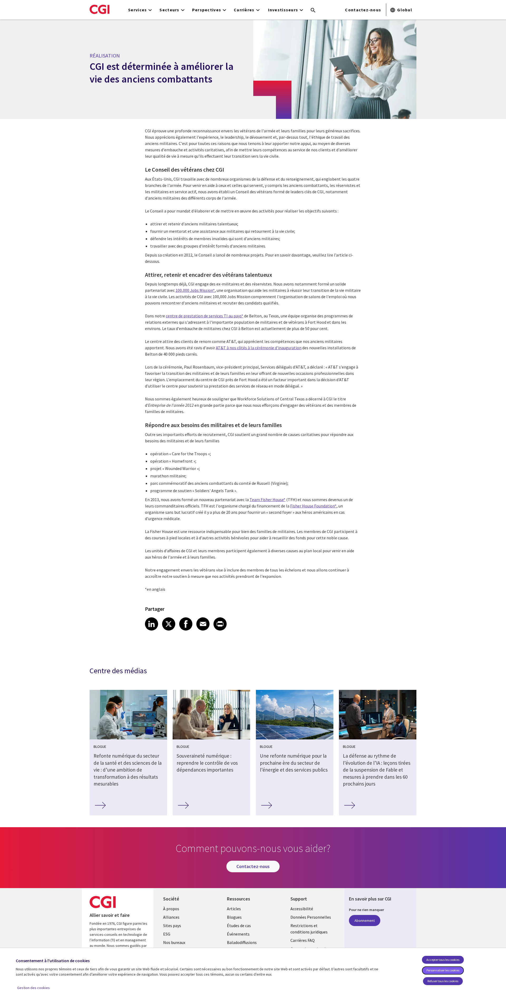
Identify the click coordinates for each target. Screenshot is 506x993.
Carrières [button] (244, 9)
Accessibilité (301, 908)
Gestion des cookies (33, 987)
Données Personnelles (310, 917)
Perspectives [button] (206, 9)
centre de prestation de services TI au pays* (204, 315)
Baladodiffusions (242, 942)
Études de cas (239, 925)
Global (404, 9)
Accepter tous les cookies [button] (442, 960)
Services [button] (137, 9)
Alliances (171, 917)
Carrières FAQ (302, 940)
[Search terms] (313, 10)
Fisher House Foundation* (313, 505)
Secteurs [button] (169, 9)
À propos (171, 908)
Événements (238, 934)
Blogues (234, 917)
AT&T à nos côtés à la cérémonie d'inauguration (258, 347)
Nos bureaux (174, 942)
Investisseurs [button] (283, 9)
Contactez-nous (363, 9)
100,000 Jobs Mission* (195, 290)
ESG (166, 934)
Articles (234, 908)
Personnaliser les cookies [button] (442, 970)
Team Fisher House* (267, 499)
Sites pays (172, 925)
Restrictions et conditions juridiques (309, 928)
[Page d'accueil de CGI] (99, 9)
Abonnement (364, 920)
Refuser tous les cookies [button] (442, 981)
